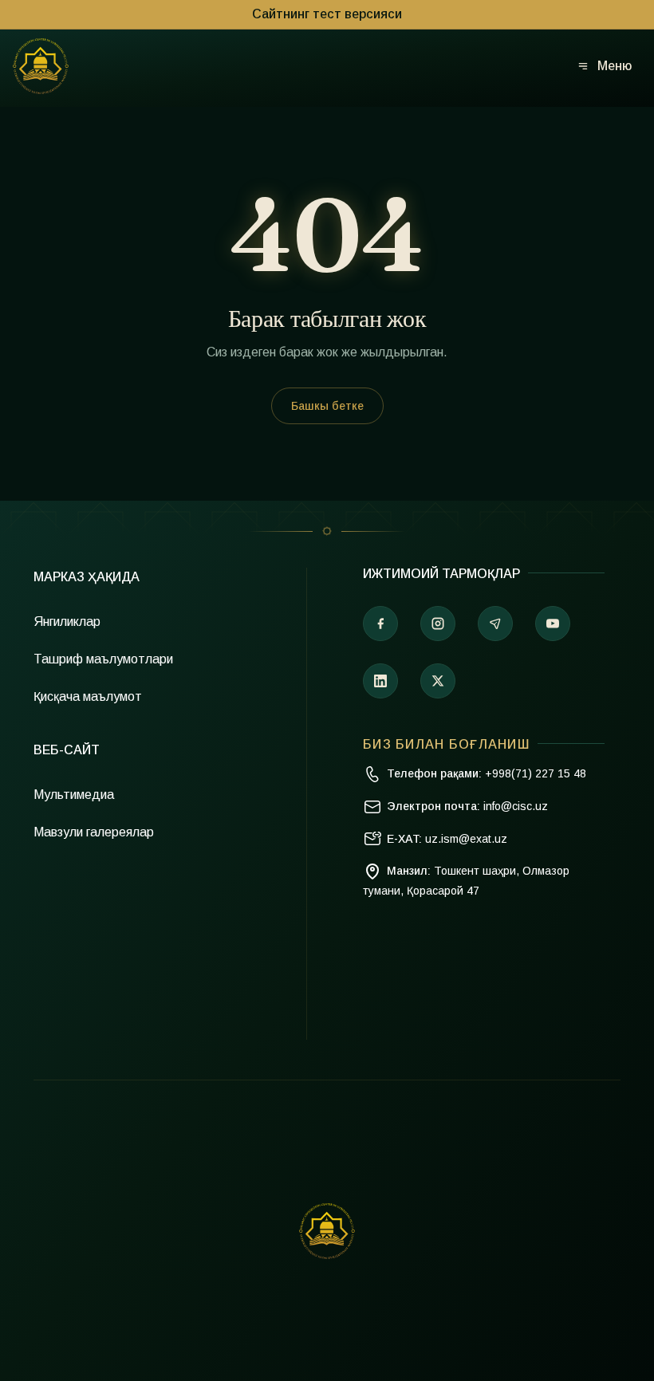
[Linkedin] (380, 680)
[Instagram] (437, 623)
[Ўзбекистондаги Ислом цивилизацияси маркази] (41, 66)
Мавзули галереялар (93, 832)
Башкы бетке (327, 405)
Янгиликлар (66, 621)
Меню (614, 66)
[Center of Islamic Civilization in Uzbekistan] (327, 1231)
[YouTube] (552, 623)
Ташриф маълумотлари (103, 659)
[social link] (437, 680)
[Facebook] (380, 623)
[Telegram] (495, 623)
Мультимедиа (73, 794)
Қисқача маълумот (87, 696)
